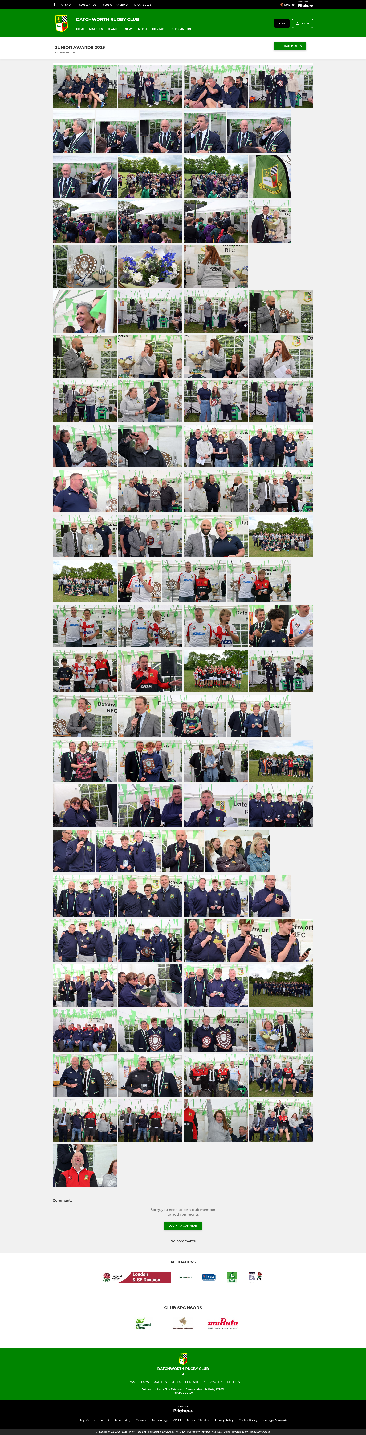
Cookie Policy (248, 1420)
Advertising (123, 1420)
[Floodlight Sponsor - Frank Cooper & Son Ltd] (183, 1324)
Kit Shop (66, 4)
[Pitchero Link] (305, 6)
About (105, 1420)
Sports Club (142, 4)
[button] (80, 29)
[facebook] (54, 4)
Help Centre (87, 1420)
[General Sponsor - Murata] (222, 1324)
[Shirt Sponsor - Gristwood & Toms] (143, 1324)
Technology (160, 1420)
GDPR (177, 1420)
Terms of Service (198, 1420)
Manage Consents (275, 1420)
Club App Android (115, 4)
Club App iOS (87, 4)
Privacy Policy (224, 1420)
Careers (141, 1420)
